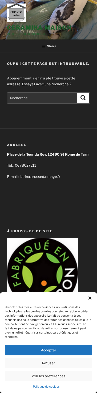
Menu (51, 46)
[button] (90, 298)
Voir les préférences (48, 376)
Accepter (48, 350)
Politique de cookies (46, 386)
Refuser (48, 363)
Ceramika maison (39, 27)
